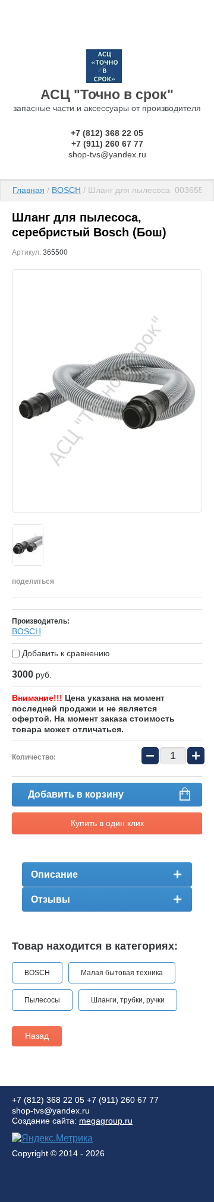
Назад (37, 1035)
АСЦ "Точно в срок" (107, 94)
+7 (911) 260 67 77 (107, 143)
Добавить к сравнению (65, 653)
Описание (54, 874)
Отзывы (50, 899)
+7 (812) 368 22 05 (107, 133)
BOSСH (26, 631)
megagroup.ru (106, 1120)
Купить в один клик (107, 823)
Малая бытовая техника (122, 973)
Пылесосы (42, 1000)
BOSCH (66, 190)
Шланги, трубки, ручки (128, 1000)
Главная (28, 190)
